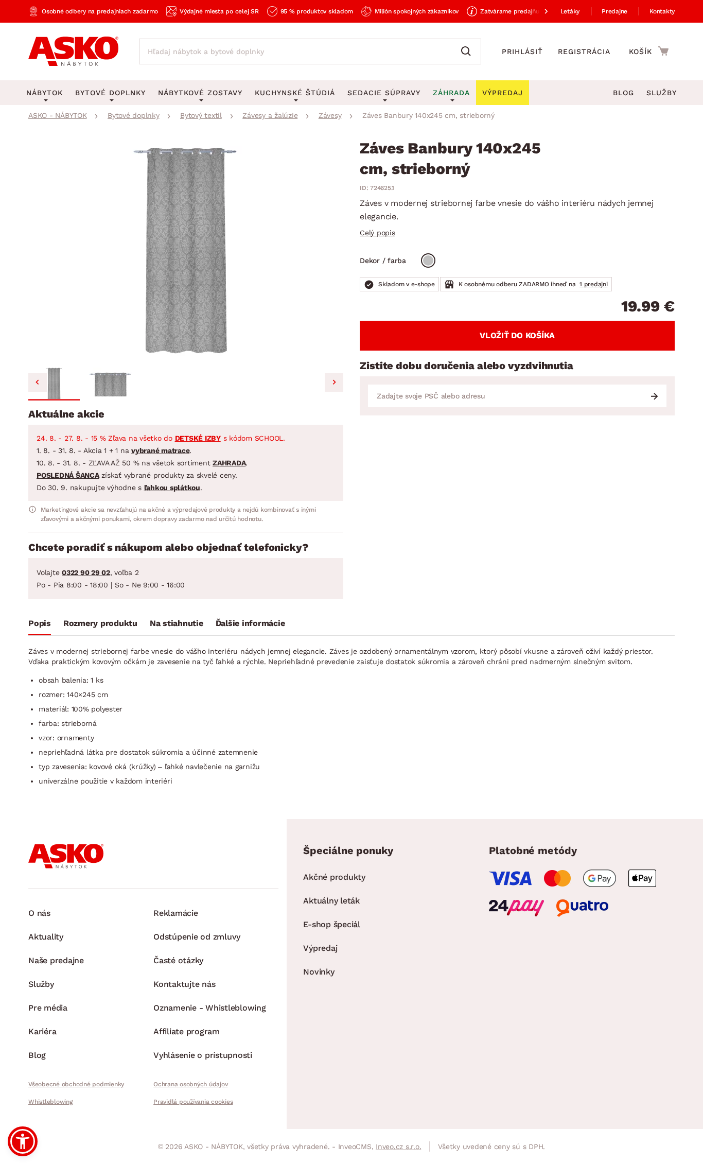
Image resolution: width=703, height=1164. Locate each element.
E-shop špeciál (331, 924)
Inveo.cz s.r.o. (398, 1146)
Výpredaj (320, 948)
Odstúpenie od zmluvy (196, 937)
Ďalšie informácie (250, 623)
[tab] (39, 625)
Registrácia (584, 51)
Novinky (318, 972)
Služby (661, 93)
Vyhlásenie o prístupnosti (202, 1055)
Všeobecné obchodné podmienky (76, 1084)
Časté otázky (178, 960)
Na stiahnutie (176, 623)
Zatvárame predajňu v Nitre (520, 11)
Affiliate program (186, 1031)
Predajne (614, 11)
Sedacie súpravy (383, 93)
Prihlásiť (522, 51)
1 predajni (593, 284)
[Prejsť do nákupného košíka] (649, 51)
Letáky (570, 11)
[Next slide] (334, 382)
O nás (39, 913)
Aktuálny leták (331, 901)
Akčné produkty (334, 877)
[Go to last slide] (37, 382)
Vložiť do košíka (517, 335)
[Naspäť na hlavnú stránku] (73, 51)
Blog (623, 93)
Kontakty (662, 11)
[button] (54, 384)
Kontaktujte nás (184, 984)
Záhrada (451, 93)
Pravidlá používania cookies (193, 1101)
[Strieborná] (428, 260)
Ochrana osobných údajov (190, 1084)
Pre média (47, 1008)
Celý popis (377, 233)
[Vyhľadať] (468, 51)
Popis (39, 623)
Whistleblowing (50, 1101)
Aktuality (45, 937)
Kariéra (42, 1031)
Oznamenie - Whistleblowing (209, 1008)
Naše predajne (56, 960)
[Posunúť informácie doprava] (537, 11)
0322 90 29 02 (86, 572)
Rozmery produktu (100, 623)
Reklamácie (175, 913)
